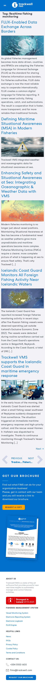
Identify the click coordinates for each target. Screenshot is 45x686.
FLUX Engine (11, 625)
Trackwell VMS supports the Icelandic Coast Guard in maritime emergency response (21, 366)
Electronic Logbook (14, 621)
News (8, 636)
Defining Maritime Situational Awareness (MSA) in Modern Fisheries (21, 125)
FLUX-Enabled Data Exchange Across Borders (19, 27)
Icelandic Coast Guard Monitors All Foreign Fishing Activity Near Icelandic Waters (21, 277)
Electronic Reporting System (18, 617)
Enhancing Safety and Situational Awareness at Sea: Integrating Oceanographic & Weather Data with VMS (21, 184)
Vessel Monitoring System (17, 613)
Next (40, 448)
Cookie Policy (12, 648)
